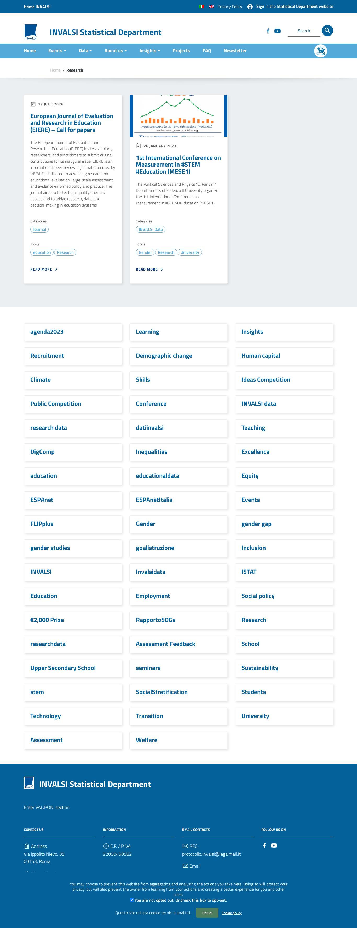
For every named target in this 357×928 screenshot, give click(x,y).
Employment (153, 595)
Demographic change (164, 355)
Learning (147, 331)
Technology (45, 715)
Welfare (146, 739)
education (42, 252)
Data (83, 50)
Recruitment (47, 355)
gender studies (50, 547)
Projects (181, 50)
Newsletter (235, 50)
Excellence (255, 451)
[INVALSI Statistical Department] (31, 31)
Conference (151, 403)
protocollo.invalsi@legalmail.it (211, 853)
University (190, 252)
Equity (250, 475)
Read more (41, 269)
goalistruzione (155, 547)
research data (48, 427)
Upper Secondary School (63, 667)
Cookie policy (232, 912)
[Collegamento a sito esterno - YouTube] (277, 30)
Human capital (260, 355)
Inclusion (253, 547)
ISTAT (249, 571)
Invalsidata (150, 571)
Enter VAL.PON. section (47, 807)
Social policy (258, 595)
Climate (40, 379)
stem (37, 691)
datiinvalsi (150, 427)
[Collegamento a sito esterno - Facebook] (268, 30)
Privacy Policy (230, 6)
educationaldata (157, 475)
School (250, 643)
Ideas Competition (265, 379)
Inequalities (151, 451)
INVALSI (41, 571)
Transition (149, 715)
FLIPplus (41, 523)
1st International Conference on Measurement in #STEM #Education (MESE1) (178, 164)
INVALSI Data (151, 229)
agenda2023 (47, 331)
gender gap (256, 523)
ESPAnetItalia (154, 499)
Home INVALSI (37, 6)
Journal (39, 229)
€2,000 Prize (47, 619)
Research (65, 252)
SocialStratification (162, 691)
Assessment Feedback (165, 643)
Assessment (46, 739)
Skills (143, 379)
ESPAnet (41, 499)
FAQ (207, 50)
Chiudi (207, 912)
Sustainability (259, 667)
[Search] (327, 30)
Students (253, 691)
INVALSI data (258, 403)
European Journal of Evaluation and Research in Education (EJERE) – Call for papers (71, 122)
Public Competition (55, 403)
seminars (148, 667)
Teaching (253, 427)
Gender (145, 252)
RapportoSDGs (155, 619)
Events (55, 50)
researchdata (48, 643)
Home (30, 50)
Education (43, 595)
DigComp (42, 451)
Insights (148, 50)
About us (114, 50)
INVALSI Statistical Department (106, 32)
